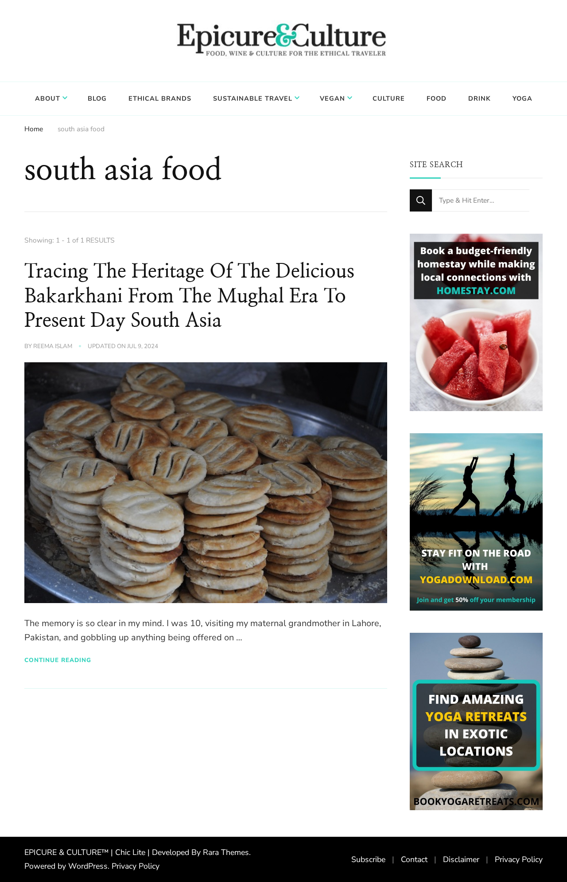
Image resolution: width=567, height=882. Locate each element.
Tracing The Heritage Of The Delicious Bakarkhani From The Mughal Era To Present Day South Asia (189, 296)
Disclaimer (461, 859)
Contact (414, 859)
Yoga (522, 98)
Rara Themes (226, 852)
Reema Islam (52, 346)
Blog (97, 98)
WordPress (88, 866)
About (47, 98)
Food (437, 98)
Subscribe (368, 859)
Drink (479, 98)
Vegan (332, 98)
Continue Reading (57, 660)
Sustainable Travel (252, 98)
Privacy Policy (135, 866)
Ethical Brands (159, 98)
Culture (389, 98)
